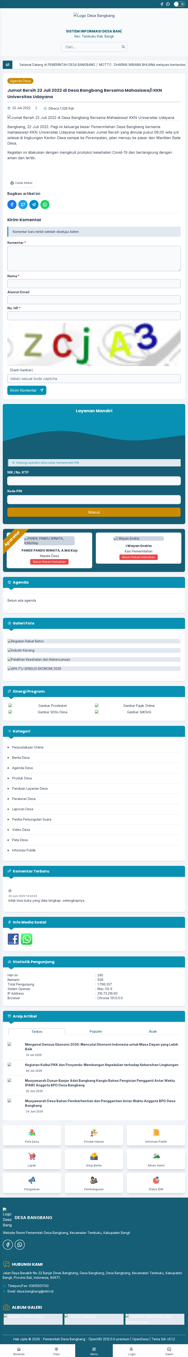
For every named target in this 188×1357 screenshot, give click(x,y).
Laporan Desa (22, 809)
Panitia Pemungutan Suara (31, 819)
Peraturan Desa (24, 799)
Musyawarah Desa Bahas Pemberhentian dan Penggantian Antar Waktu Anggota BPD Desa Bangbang (100, 1103)
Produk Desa (22, 778)
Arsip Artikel (24, 1016)
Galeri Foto (23, 623)
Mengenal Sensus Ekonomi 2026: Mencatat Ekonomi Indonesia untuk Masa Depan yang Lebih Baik (101, 1046)
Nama (13, 276)
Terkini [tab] (36, 1032)
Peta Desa (20, 840)
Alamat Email (18, 292)
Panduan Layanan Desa (30, 788)
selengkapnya (73, 893)
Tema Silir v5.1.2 (163, 1339)
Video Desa (21, 830)
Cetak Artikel (23, 183)
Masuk (94, 512)
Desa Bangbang (73, 1339)
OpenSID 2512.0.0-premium (108, 1339)
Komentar (16, 243)
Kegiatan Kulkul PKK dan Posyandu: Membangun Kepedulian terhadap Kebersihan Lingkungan (101, 1065)
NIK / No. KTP (18, 472)
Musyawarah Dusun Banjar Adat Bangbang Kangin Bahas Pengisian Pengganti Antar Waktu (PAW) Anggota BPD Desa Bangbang (100, 1083)
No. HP (14, 308)
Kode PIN (14, 491)
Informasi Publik (24, 850)
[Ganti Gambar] (21, 370)
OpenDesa (140, 1339)
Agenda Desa (20, 81)
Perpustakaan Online (28, 747)
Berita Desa (21, 757)
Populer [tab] (96, 1031)
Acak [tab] (153, 1031)
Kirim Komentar (24, 390)
